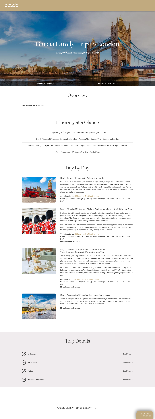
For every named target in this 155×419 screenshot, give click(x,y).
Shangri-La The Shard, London (87, 196)
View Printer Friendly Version (145, 415)
